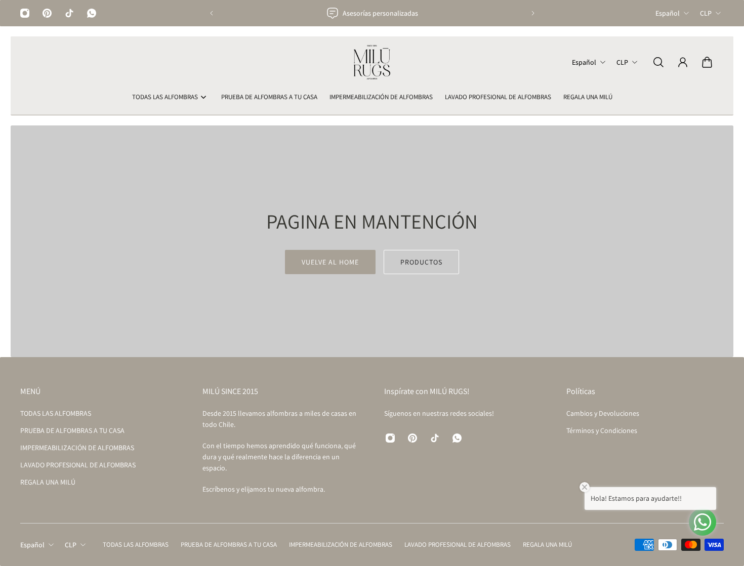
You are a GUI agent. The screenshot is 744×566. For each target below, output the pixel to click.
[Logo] (372, 62)
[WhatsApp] (91, 13)
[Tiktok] (69, 13)
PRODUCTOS (421, 262)
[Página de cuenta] (683, 62)
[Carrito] (707, 62)
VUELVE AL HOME (330, 262)
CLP (706, 13)
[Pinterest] (47, 13)
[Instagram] (25, 13)
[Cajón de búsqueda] (658, 62)
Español (667, 13)
